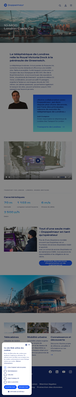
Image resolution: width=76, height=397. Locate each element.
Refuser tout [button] (23, 387)
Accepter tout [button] (10, 387)
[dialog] (17, 368)
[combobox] (26, 345)
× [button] (29, 345)
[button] (17, 391)
